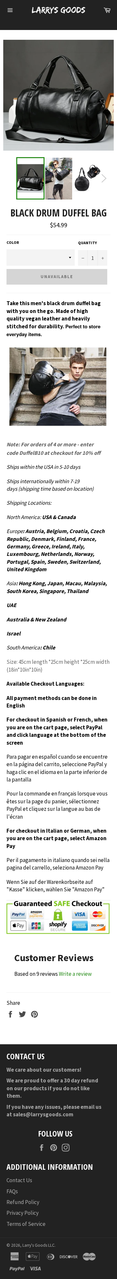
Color (12, 242)
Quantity (87, 242)
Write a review (75, 973)
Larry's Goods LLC (38, 1245)
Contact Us (19, 1180)
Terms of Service (26, 1223)
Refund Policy (22, 1202)
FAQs (12, 1191)
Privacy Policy (22, 1212)
